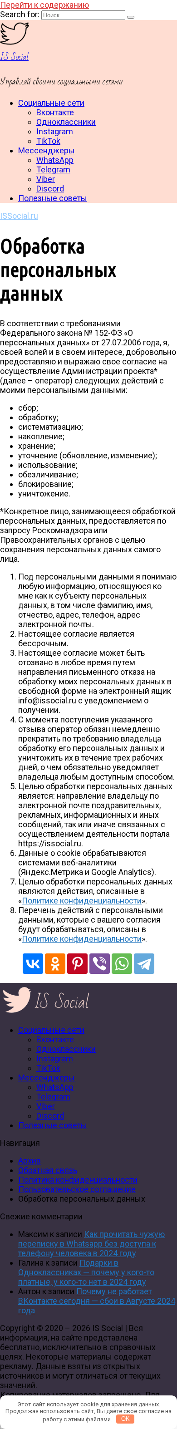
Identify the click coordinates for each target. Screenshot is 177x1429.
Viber (45, 179)
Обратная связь (47, 1170)
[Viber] (99, 963)
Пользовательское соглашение (77, 1189)
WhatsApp (55, 160)
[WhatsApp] (122, 963)
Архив (29, 1160)
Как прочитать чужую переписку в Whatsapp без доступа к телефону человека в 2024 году (91, 1243)
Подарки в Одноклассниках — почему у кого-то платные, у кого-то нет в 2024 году (86, 1272)
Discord (50, 188)
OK (125, 1418)
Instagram (54, 131)
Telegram (53, 169)
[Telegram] (144, 963)
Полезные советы (52, 198)
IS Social (14, 57)
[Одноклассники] (55, 963)
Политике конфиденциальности (82, 900)
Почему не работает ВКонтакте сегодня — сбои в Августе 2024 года (96, 1301)
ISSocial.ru (19, 216)
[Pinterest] (77, 963)
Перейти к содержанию (44, 5)
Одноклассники (66, 122)
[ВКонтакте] (33, 963)
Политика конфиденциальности (78, 1179)
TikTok (48, 141)
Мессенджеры (46, 150)
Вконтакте (55, 112)
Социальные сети (51, 103)
